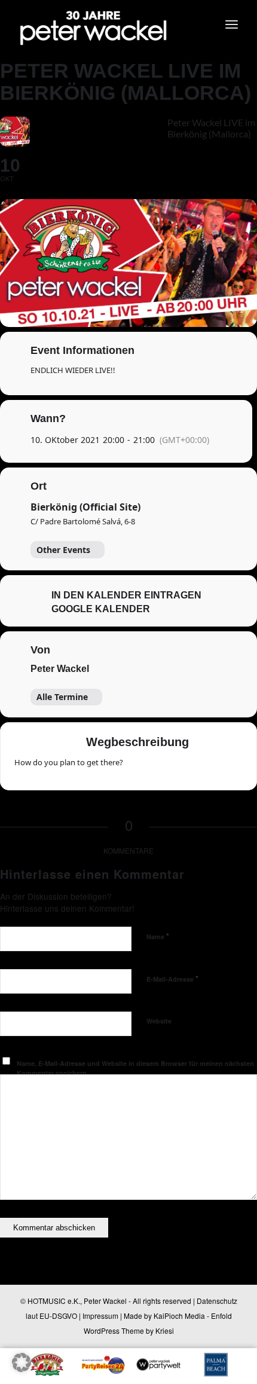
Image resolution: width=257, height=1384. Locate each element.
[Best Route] (139, 766)
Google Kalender (100, 609)
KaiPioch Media (179, 1315)
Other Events (63, 549)
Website (159, 1020)
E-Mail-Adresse (172, 978)
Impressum (100, 1315)
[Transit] (186, 766)
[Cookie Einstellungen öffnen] (21, 1368)
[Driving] (162, 766)
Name (157, 936)
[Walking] (209, 766)
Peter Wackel (59, 669)
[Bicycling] (232, 766)
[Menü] (231, 24)
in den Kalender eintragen (126, 595)
